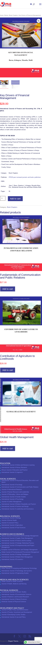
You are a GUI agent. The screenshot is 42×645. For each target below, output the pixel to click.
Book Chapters (13, 15)
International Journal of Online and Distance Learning (18, 465)
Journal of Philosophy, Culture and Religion (15, 494)
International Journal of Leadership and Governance (18, 509)
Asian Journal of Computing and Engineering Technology (19, 568)
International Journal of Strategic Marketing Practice (18, 543)
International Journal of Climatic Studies (14, 592)
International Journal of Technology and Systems (17, 571)
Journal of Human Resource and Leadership (15, 492)
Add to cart (15, 198)
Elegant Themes (13, 641)
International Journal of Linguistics (12, 472)
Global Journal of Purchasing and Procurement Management (20, 552)
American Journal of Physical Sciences (14, 601)
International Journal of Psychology (12, 499)
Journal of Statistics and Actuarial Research (15, 597)
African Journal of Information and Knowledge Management (20, 536)
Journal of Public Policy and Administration (15, 610)
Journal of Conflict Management (11, 501)
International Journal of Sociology (12, 484)
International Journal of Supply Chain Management (17, 538)
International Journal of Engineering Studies (15, 573)
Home (2, 15)
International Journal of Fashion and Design (15, 506)
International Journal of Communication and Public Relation (20, 487)
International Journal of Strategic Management (16, 554)
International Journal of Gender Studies (14, 497)
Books (6, 15)
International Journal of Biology (11, 518)
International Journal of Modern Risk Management (17, 557)
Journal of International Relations (12, 489)
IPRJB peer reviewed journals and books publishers (25, 177)
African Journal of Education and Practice (14, 470)
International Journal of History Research (14, 467)
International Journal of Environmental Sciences (16, 594)
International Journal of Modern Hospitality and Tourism (19, 504)
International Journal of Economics (12, 559)
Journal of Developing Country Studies (13, 614)
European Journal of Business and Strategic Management (19, 549)
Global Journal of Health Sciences (12, 581)
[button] (39, 21)
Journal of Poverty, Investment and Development (17, 612)
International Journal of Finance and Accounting (16, 540)
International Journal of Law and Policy (14, 617)
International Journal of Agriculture (12, 525)
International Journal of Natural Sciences (14, 599)
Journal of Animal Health (9, 520)
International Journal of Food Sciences (14, 527)
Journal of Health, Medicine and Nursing (14, 584)
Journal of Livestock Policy (10, 523)
